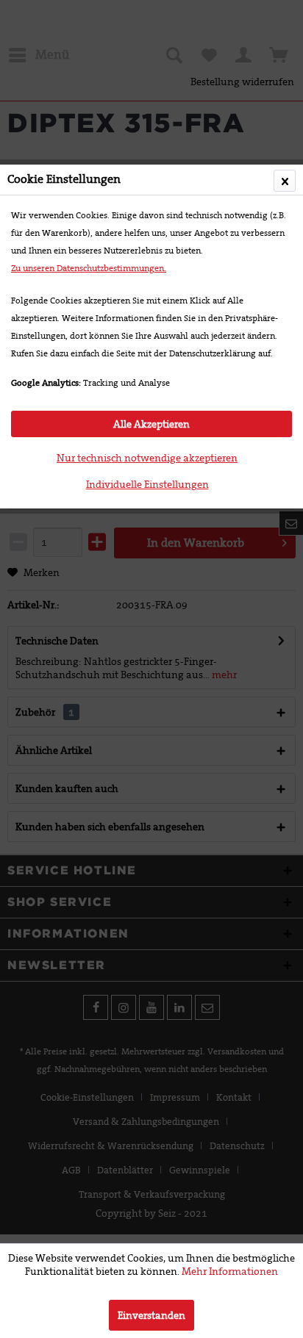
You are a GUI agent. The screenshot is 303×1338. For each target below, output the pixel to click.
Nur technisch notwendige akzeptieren (147, 457)
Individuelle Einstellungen (147, 484)
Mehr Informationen (230, 1271)
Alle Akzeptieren (151, 424)
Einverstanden (151, 1315)
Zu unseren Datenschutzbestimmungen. (88, 268)
